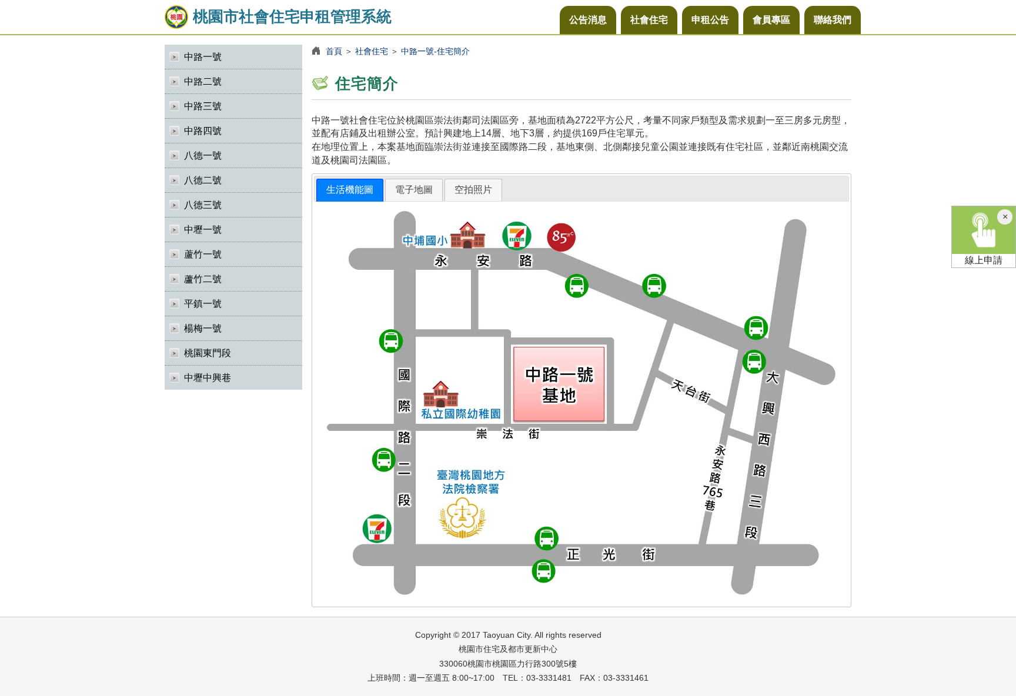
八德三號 (203, 205)
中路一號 (203, 57)
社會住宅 (649, 20)
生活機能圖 (349, 190)
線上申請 (983, 260)
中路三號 (203, 106)
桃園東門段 (207, 353)
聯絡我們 (832, 20)
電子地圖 (414, 190)
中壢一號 (203, 230)
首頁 (334, 51)
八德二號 (203, 180)
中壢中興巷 (207, 378)
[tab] (349, 190)
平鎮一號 (203, 304)
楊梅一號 (203, 328)
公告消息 (588, 20)
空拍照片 (473, 190)
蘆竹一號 (203, 254)
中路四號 (203, 131)
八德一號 (203, 155)
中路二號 (203, 81)
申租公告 (710, 20)
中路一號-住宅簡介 (435, 51)
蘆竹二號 (203, 279)
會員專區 (771, 20)
